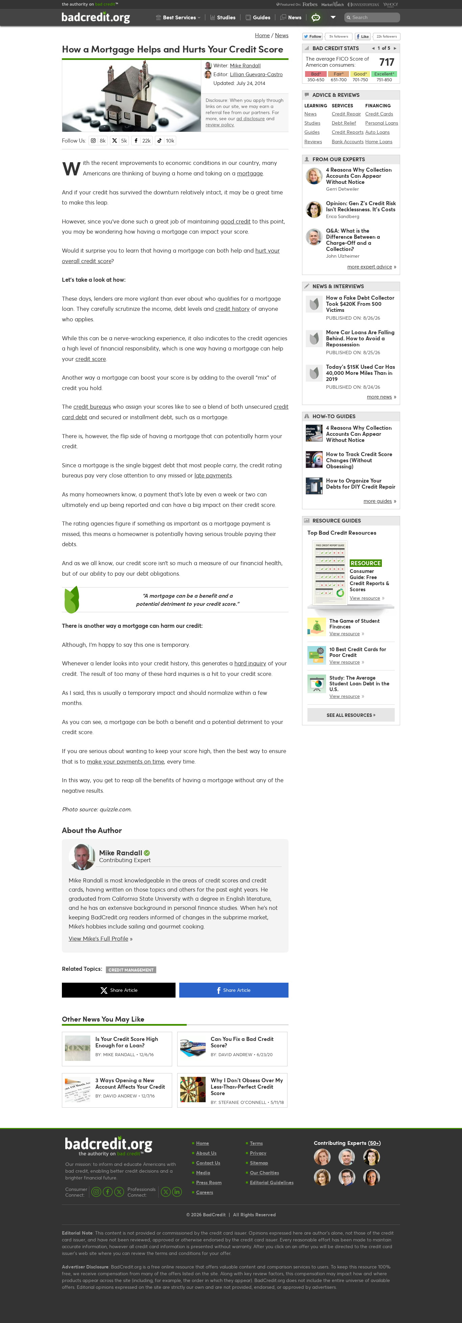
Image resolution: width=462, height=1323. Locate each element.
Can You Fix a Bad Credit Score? (242, 1042)
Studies (312, 123)
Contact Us (208, 1162)
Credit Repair (346, 113)
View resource (365, 598)
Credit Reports (348, 132)
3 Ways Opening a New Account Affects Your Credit (130, 1083)
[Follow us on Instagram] (96, 1192)
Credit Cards (379, 113)
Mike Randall (120, 853)
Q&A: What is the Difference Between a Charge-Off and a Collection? (353, 239)
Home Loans (378, 141)
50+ (374, 1142)
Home (262, 35)
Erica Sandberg (342, 216)
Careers (204, 1192)
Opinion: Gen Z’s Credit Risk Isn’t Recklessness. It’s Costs (361, 206)
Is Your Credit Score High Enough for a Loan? (126, 1042)
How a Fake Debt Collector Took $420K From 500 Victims (360, 303)
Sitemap (259, 1162)
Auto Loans (377, 132)
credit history (232, 309)
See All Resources (351, 714)
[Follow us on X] (119, 1192)
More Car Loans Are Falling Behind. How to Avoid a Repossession (360, 338)
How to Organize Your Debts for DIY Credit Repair (360, 483)
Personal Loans (381, 123)
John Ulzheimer (343, 256)
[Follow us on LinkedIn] (177, 1192)
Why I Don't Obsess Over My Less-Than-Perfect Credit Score (247, 1086)
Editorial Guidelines (272, 1182)
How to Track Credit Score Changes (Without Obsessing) (359, 460)
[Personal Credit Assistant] (315, 17)
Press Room (209, 1182)
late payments (213, 475)
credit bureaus (92, 406)
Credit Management (131, 970)
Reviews (313, 141)
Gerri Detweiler (342, 189)
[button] (178, 17)
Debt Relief (344, 123)
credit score (90, 359)
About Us (206, 1153)
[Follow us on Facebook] (107, 1192)
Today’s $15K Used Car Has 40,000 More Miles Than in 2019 (360, 372)
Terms (256, 1143)
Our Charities (264, 1172)
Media (203, 1172)
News (281, 35)
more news (379, 396)
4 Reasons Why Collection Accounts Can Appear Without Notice (359, 175)
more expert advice (369, 266)
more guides (378, 500)
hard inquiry (250, 663)
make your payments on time (125, 761)
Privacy (258, 1153)
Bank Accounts (348, 141)
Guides (312, 132)
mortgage (250, 173)
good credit (236, 221)
